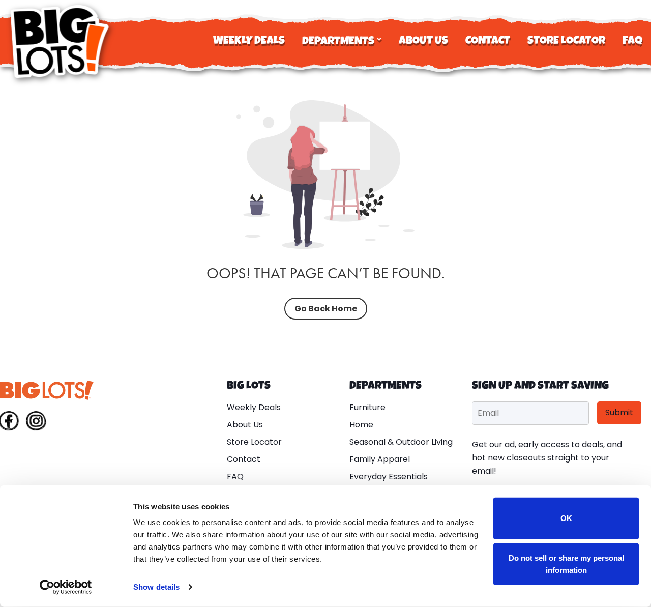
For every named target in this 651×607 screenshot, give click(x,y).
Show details (156, 587)
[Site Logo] (61, 41)
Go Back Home (325, 308)
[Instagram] (36, 423)
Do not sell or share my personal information (566, 563)
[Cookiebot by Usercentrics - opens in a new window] (65, 587)
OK (566, 518)
